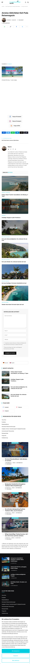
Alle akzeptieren (16, 651)
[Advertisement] (15, 47)
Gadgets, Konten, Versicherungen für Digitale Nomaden (14, 428)
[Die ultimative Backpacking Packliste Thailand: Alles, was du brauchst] (15, 499)
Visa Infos (4, 419)
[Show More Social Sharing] (27, 26)
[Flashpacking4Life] (15, 2)
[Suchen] (28, 2)
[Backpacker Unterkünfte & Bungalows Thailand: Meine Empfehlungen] (15, 474)
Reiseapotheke (5, 433)
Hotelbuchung (5, 437)
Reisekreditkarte (5, 424)
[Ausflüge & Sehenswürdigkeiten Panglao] (5, 576)
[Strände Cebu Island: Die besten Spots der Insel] (15, 293)
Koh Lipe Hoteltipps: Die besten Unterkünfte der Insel (14, 283)
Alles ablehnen (15, 660)
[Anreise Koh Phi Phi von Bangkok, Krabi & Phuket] (5, 568)
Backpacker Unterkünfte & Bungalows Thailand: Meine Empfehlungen (17, 559)
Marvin (10, 146)
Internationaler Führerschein (8, 431)
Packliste (4, 422)
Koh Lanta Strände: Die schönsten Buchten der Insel (14, 261)
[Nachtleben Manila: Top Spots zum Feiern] (5, 583)
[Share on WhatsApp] (4, 26)
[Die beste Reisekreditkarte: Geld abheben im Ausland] (15, 449)
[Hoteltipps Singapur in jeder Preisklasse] (15, 206)
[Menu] (2, 2)
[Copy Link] (10, 26)
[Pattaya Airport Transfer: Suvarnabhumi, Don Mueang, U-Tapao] (15, 183)
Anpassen (15, 655)
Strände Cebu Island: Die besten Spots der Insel (13, 304)
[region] (15, 640)
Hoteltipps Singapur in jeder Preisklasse (11, 217)
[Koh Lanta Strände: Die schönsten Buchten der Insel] (15, 250)
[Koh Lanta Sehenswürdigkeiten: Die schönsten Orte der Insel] (15, 227)
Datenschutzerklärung (10, 647)
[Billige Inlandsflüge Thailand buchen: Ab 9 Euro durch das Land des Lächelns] (15, 524)
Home (3, 6)
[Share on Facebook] (16, 26)
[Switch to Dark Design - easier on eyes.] (26, 2)
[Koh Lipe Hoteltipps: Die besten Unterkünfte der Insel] (15, 271)
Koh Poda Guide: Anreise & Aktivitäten (13, 6)
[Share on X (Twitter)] (22, 26)
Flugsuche (4, 435)
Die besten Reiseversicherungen (8, 426)
